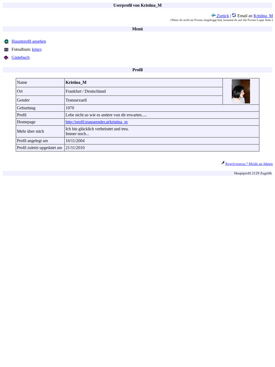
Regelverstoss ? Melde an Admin (249, 164)
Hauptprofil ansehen (29, 41)
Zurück (222, 15)
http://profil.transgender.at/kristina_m (97, 122)
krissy (37, 49)
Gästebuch (21, 57)
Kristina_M (263, 15)
